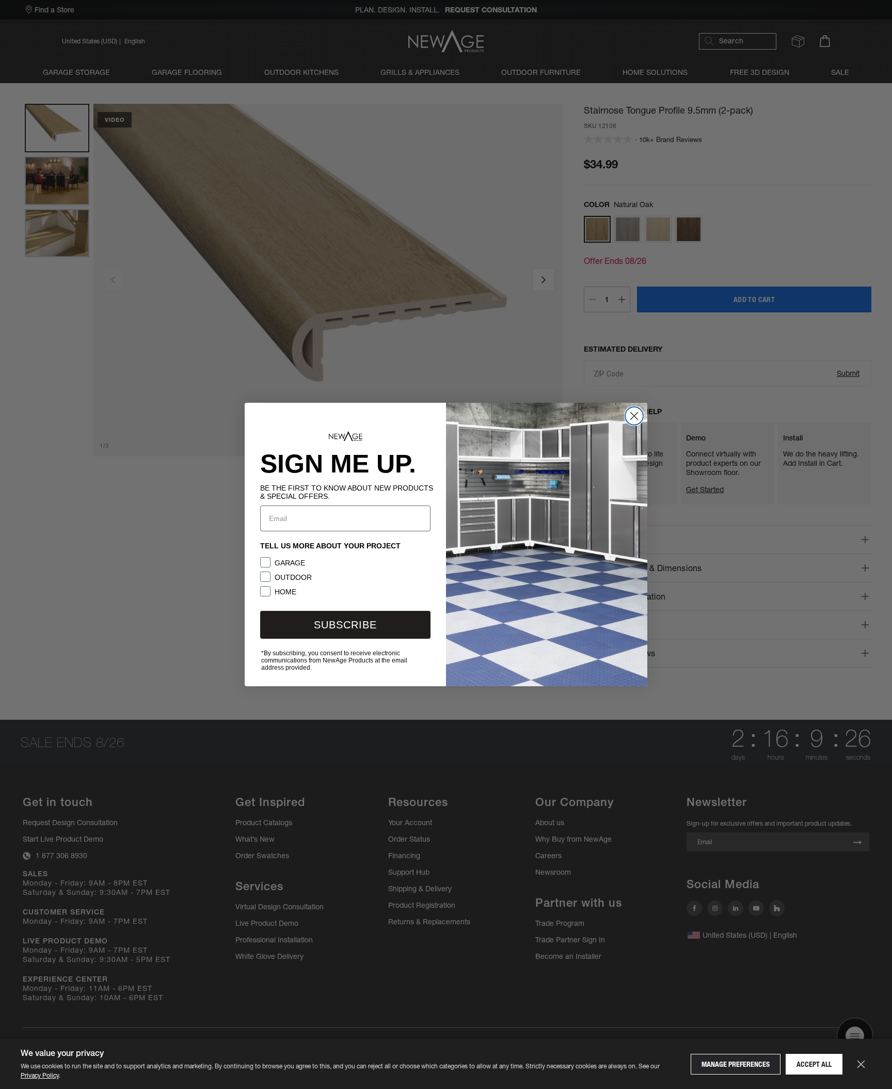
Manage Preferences (736, 1064)
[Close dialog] (634, 416)
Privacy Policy (40, 1075)
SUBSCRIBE (345, 624)
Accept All (814, 1064)
